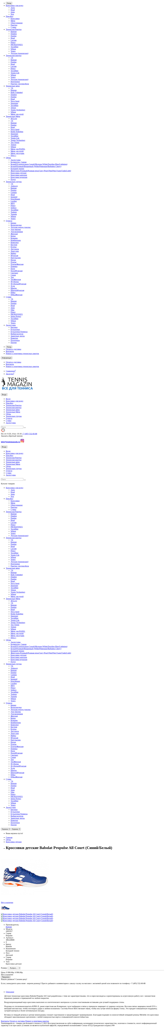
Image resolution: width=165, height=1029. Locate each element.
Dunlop (13, 36)
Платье (13, 262)
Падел (13, 179)
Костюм (14, 245)
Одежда (9, 221)
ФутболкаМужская (18, 284)
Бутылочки (15, 329)
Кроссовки (15, 19)
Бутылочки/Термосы (19, 332)
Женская (14, 234)
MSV (13, 203)
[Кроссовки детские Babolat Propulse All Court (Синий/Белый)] (5, 912)
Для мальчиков (17, 232)
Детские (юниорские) (19, 53)
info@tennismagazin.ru (11, 442)
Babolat (14, 32)
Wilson (13, 49)
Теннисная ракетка (13, 55)
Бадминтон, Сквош (18, 162)
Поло (13, 269)
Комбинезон (16, 240)
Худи (13, 286)
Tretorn (13, 145)
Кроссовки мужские (19, 177)
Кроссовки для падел (14, 5)
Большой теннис (17, 169)
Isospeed (14, 197)
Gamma (14, 192)
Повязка (14, 266)
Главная (9, 837)
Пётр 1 (13, 156)
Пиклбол (9, 16)
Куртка (13, 247)
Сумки (13, 27)
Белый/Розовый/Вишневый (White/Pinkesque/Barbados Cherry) (36, 166)
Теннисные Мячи (13, 116)
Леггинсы (15, 249)
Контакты (10, 351)
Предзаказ (6, 977)
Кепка (13, 236)
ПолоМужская (16, 271)
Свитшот (14, 273)
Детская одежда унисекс (21, 227)
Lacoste (14, 40)
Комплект (15, 242)
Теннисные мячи (13, 86)
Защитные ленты (18, 336)
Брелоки (14, 327)
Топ (12, 277)
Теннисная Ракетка (14, 29)
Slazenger (14, 103)
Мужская (14, 256)
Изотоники (15, 82)
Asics (13, 8)
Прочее (14, 343)
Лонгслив (15, 251)
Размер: (4, 968)
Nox (12, 14)
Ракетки (14, 25)
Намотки (14, 338)
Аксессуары (16, 160)
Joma (13, 12)
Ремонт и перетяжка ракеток (37, 1021)
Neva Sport (15, 101)
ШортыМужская (17, 290)
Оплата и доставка (13, 349)
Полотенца (15, 340)
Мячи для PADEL (18, 149)
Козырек (14, 238)
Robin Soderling (17, 132)
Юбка (13, 292)
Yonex (13, 51)
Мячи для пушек (17, 153)
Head (13, 10)
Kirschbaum (15, 199)
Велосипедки (16, 225)
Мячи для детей (17, 114)
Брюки (13, 223)
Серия (13, 275)
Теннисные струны (14, 182)
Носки (13, 260)
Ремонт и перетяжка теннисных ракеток (22, 354)
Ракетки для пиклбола (20, 84)
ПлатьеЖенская (17, 264)
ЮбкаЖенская (16, 295)
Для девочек (16, 229)
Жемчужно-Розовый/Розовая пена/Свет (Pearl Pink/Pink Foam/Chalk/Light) (41, 171)
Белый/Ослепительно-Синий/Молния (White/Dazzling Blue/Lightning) (39, 164)
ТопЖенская (16, 279)
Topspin (14, 214)
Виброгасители (17, 334)
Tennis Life (15, 73)
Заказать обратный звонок (12, 436)
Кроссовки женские (19, 175)
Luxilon (14, 201)
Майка (13, 253)
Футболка (15, 282)
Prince (13, 42)
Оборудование (17, 23)
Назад (9, 3)
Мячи (13, 21)
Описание (10, 992)
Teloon (13, 108)
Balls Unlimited (17, 92)
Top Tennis (15, 142)
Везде (8, 399)
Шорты (14, 288)
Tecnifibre (14, 47)
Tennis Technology (18, 110)
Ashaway (14, 186)
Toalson (14, 212)
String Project (16, 316)
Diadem (14, 34)
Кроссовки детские (18, 173)
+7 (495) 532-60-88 (29, 434)
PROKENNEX (17, 45)
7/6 (12, 58)
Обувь (8, 158)
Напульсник (16, 258)
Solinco (13, 208)
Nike (12, 310)
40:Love (14, 119)
